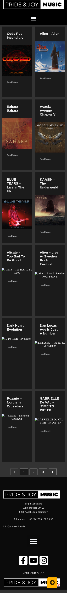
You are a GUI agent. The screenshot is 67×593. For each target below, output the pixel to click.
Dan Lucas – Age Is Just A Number (50, 329)
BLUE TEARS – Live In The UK (15, 185)
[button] (61, 11)
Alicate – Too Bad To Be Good (16, 256)
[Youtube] (33, 560)
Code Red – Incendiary (16, 35)
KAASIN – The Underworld (49, 183)
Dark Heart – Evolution (16, 327)
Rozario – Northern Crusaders (15, 402)
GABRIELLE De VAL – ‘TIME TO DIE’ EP (49, 404)
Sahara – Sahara (14, 108)
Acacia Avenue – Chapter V (47, 110)
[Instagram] (44, 560)
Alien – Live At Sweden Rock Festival (49, 258)
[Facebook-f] (23, 560)
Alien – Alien (49, 33)
